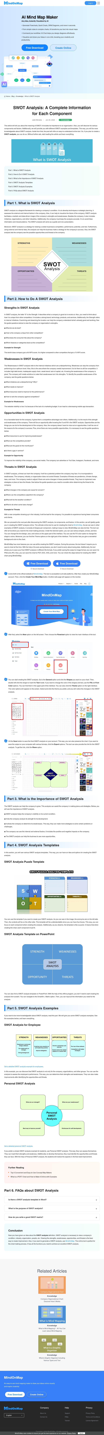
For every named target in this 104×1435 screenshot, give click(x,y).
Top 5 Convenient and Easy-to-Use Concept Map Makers (31, 1172)
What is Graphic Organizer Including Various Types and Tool (52, 1359)
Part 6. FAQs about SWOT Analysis (21, 190)
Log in (90, 3)
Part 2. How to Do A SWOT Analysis (21, 174)
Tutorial (67, 1420)
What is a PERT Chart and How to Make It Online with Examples (34, 1176)
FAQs (66, 1417)
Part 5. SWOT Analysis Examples (20, 186)
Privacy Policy (90, 1413)
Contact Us (43, 1417)
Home (8, 96)
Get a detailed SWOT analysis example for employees (23, 1066)
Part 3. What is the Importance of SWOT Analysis (25, 178)
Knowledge (19, 96)
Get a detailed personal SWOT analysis (18, 1146)
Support (67, 1413)
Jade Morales (37, 120)
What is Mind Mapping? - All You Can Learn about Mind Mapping (52, 1329)
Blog (13, 96)
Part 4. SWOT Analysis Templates (20, 182)
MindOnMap (77, 525)
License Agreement (92, 1420)
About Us (43, 1413)
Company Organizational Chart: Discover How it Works (52, 1300)
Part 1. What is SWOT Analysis (19, 170)
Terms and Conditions (93, 1417)
